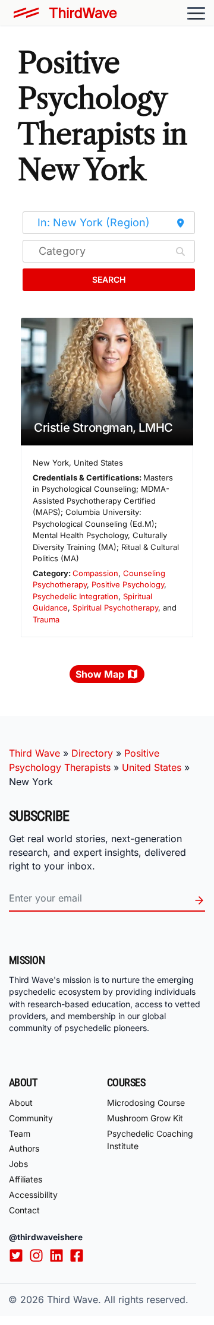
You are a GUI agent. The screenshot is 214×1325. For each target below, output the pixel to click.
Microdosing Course (146, 1103)
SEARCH (108, 279)
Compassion (95, 573)
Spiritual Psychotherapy (115, 607)
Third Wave (34, 753)
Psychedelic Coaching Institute (150, 1139)
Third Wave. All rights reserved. (117, 1299)
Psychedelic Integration (75, 596)
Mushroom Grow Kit (145, 1118)
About (21, 1103)
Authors (24, 1148)
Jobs (18, 1164)
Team (19, 1133)
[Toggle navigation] (196, 13)
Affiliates (25, 1179)
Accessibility (33, 1195)
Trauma (46, 619)
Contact (24, 1210)
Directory (92, 753)
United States (151, 767)
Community (31, 1118)
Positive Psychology (128, 584)
